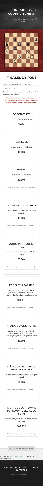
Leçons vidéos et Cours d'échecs (21, 11)
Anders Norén (26, 475)
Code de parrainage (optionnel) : (16, 85)
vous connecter (16, 456)
